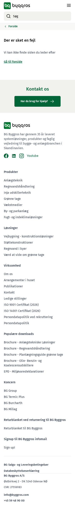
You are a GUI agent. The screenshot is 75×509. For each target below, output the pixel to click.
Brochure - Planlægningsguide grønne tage (33, 354)
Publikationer (13, 286)
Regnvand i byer (15, 248)
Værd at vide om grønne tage (24, 255)
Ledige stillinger (15, 298)
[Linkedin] (14, 156)
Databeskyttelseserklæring (21, 471)
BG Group (10, 390)
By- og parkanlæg (16, 211)
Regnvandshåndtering (19, 186)
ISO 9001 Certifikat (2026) (21, 305)
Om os (8, 274)
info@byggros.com (16, 495)
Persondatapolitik (16, 323)
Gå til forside (13, 62)
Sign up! (9, 447)
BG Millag (10, 409)
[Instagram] (21, 156)
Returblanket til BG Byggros (23, 428)
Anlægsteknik (13, 180)
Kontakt (9, 292)
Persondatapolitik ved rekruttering (28, 317)
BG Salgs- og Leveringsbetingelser (26, 464)
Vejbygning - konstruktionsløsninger (28, 236)
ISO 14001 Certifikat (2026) (22, 311)
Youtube (32, 156)
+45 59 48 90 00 (14, 500)
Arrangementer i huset (19, 280)
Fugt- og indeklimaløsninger (23, 217)
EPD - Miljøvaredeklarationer (24, 371)
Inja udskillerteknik (17, 192)
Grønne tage (12, 199)
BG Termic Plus (14, 397)
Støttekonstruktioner (18, 242)
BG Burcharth (13, 403)
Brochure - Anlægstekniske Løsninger (29, 342)
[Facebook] (6, 156)
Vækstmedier (13, 205)
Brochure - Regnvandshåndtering (27, 348)
